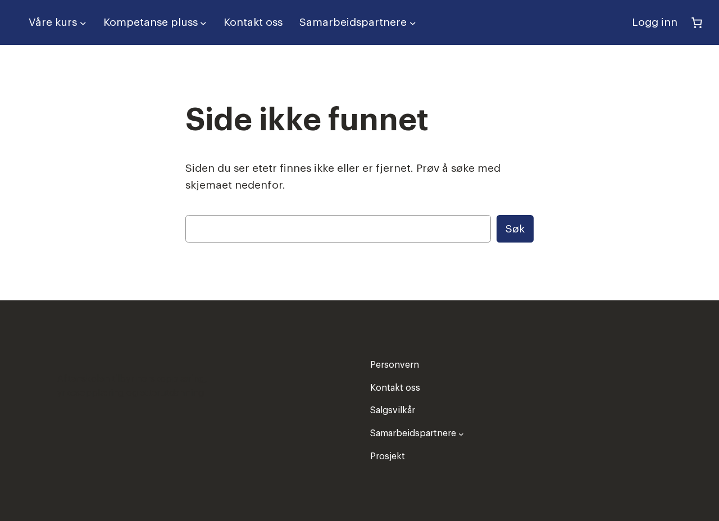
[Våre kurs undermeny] (83, 22)
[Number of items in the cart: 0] (696, 22)
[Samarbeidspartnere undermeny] (412, 22)
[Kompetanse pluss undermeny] (203, 22)
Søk (515, 228)
